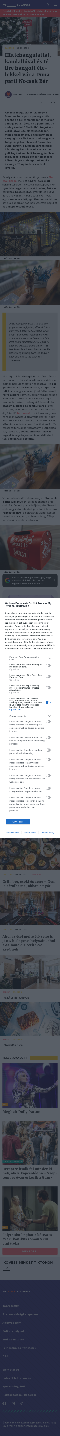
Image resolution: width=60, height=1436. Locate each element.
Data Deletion (12, 832)
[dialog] (30, 718)
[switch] (48, 665)
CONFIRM (18, 822)
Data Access (30, 832)
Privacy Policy (47, 832)
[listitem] (30, 658)
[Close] (54, 603)
